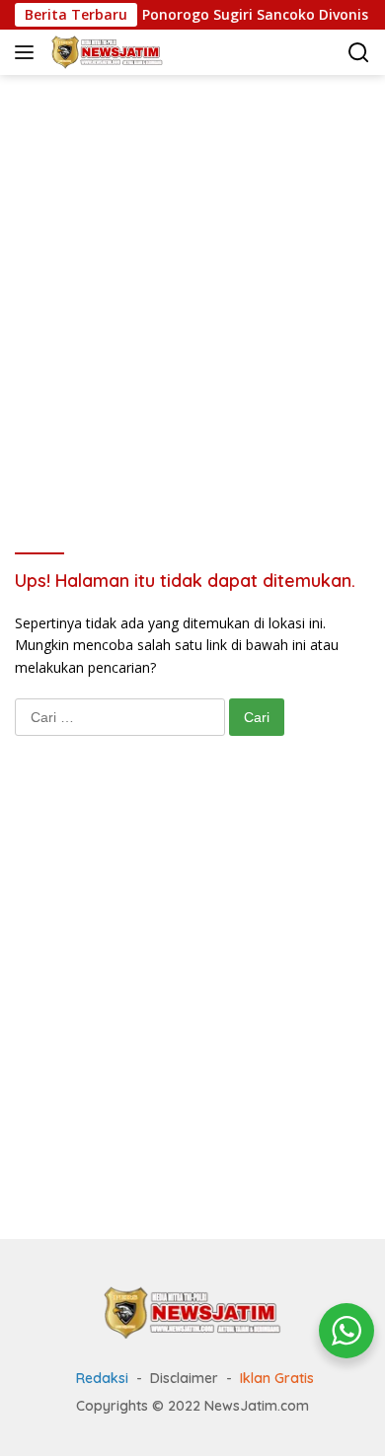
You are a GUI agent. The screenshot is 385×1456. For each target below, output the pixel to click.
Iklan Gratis (277, 1378)
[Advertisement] (192, 287)
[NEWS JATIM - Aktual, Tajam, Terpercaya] (192, 1311)
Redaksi (102, 1378)
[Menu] (28, 52)
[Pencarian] (358, 52)
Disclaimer (184, 1378)
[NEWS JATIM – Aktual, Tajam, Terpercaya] (104, 52)
